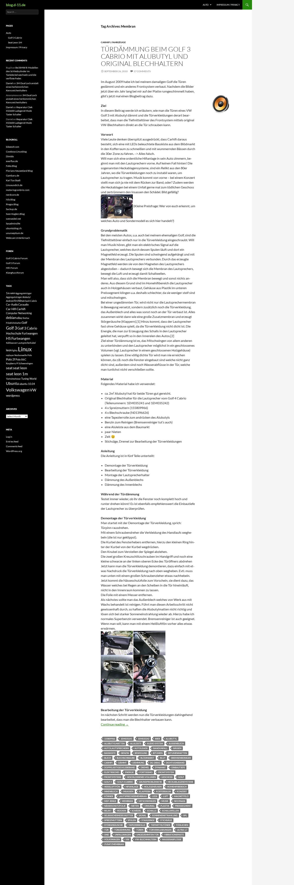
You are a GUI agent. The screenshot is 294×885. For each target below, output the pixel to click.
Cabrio (33, 301)
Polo (29, 355)
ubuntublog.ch (14, 228)
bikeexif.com (12, 146)
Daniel (9, 83)
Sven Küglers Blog (15, 213)
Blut (163, 758)
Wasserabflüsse (171, 839)
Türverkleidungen (160, 829)
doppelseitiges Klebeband (119, 767)
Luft (165, 796)
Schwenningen (26, 363)
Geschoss (167, 777)
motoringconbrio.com (17, 189)
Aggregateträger (23, 293)
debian (11, 318)
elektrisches (111, 772)
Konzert (182, 791)
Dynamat (160, 767)
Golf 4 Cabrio (125, 781)
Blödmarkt (147, 758)
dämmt (122, 762)
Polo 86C (21, 359)
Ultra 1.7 (182, 829)
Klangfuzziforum (15, 272)
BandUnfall (160, 748)
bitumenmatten (177, 753)
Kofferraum (163, 791)
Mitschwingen (147, 801)
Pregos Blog (12, 204)
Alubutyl (171, 738)
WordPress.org (14, 451)
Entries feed (12, 441)
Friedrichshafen (13, 323)
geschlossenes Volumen (141, 777)
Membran (127, 801)
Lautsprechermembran (133, 796)
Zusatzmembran (114, 844)
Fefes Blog (11, 165)
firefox (26, 318)
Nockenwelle (20, 355)
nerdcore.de (12, 194)
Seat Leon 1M (15, 42)
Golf (181, 777)
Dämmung (138, 762)
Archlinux (19, 300)
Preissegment (183, 805)
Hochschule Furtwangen (22, 333)
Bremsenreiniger (181, 758)
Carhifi (106, 42)
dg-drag (155, 762)
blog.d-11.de (16, 5)
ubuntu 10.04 (27, 383)
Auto (206, 4)
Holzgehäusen (153, 786)
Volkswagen (112, 839)
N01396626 (179, 801)
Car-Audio (12, 304)
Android (10, 301)
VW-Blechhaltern (145, 839)
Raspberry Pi (12, 363)
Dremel (145, 767)
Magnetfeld (181, 796)
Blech (107, 758)
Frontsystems (112, 777)
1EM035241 (126, 738)
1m (8, 293)
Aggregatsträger (14, 297)
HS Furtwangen (18, 338)
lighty (15, 350)
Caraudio (23, 304)
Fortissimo (146, 772)
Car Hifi (11, 309)
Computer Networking (19, 313)
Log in (9, 436)
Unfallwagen (123, 834)
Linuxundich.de (14, 185)
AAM (12, 293)
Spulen (132, 820)
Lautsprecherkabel (27, 342)
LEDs (154, 796)
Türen (139, 829)
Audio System (155, 743)
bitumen (158, 753)
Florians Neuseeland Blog (19, 170)
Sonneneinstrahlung (165, 815)
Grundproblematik (150, 781)
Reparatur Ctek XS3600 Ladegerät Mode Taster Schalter (19, 111)
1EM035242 (143, 738)
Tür (106, 829)
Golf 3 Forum (13, 263)
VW (127, 839)
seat (9, 368)
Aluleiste (135, 743)
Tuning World (28, 378)
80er (157, 738)
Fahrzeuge (119, 42)
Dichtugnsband (175, 762)
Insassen (128, 791)
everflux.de (12, 161)
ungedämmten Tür (147, 834)
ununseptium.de (14, 233)
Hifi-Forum (12, 267)
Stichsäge (166, 820)
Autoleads (141, 748)
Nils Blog (10, 199)
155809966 (109, 738)
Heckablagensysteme (180, 781)
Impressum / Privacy (228, 4)
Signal (142, 815)
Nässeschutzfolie (115, 805)
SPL (185, 815)
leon (9, 350)
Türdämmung (122, 829)
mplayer (10, 355)
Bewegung (141, 753)
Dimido (10, 156)
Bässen (177, 748)
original (149, 805)
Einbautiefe (178, 767)
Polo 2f (10, 359)
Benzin (125, 753)
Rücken (121, 810)
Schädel (136, 810)
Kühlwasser (11, 342)
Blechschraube (126, 758)
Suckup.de (11, 209)
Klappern (144, 791)
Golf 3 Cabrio (15, 37)
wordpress (13, 395)
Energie (129, 772)
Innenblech (111, 791)
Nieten (135, 805)
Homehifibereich (177, 786)
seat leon (20, 368)
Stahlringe (148, 820)
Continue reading (115, 724)
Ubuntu (12, 383)
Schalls (151, 810)
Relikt (108, 810)
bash (27, 301)
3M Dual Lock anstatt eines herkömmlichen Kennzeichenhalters (22, 87)
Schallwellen (170, 810)
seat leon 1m (17, 373)
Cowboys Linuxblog (16, 151)
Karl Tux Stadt (13, 180)
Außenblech (176, 743)
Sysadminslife (13, 223)
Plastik (164, 805)
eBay (19, 318)
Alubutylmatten (114, 743)
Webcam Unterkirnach (18, 237)
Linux (25, 348)
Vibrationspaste (174, 834)
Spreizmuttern (113, 820)
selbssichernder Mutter (118, 815)
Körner (108, 796)
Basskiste (110, 753)
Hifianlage (132, 786)
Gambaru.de (12, 175)
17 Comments (142, 71)
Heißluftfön (112, 786)
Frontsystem (166, 772)
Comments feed (14, 446)
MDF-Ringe (110, 801)
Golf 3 (108, 781)
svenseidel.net (13, 218)
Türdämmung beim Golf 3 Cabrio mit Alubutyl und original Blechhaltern (146, 56)
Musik (164, 801)
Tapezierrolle (136, 825)
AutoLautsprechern (116, 748)
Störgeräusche (113, 825)
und (106, 834)
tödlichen (182, 825)
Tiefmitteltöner (160, 825)
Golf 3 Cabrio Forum (17, 258)
